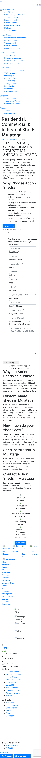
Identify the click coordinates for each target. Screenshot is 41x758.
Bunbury (5, 567)
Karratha (5, 578)
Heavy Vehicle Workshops (15, 38)
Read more (9, 226)
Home (5, 140)
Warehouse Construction (14, 15)
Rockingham (7, 593)
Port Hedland (7, 596)
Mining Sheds (9, 28)
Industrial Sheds (6, 12)
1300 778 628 (8, 9)
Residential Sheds (7, 53)
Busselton (6, 570)
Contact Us (10, 716)
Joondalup (6, 604)
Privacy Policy (12, 745)
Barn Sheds (9, 86)
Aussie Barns (9, 81)
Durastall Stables (11, 113)
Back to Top (5, 752)
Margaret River (8, 583)
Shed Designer (12, 705)
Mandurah (6, 601)
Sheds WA (13, 140)
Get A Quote (6, 756)
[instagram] (5, 648)
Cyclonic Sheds (10, 23)
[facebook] (3, 648)
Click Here (20, 543)
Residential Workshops (13, 60)
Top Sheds (10, 702)
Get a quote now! (11, 363)
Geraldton (6, 575)
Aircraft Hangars (11, 17)
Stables (3, 108)
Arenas (7, 111)
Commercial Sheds (12, 25)
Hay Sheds (8, 89)
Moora (4, 586)
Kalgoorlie (6, 580)
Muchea (5, 599)
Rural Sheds (5, 67)
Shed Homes (9, 55)
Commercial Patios (12, 101)
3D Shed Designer (22, 756)
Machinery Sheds (11, 91)
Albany (4, 562)
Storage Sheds (10, 43)
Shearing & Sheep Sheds (14, 70)
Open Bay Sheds (11, 75)
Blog (8, 713)
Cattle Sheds (9, 73)
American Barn (10, 78)
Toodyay (5, 591)
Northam (5, 588)
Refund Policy (11, 748)
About (8, 710)
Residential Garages (12, 58)
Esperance (6, 572)
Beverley (5, 564)
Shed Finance (11, 708)
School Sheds (10, 30)
